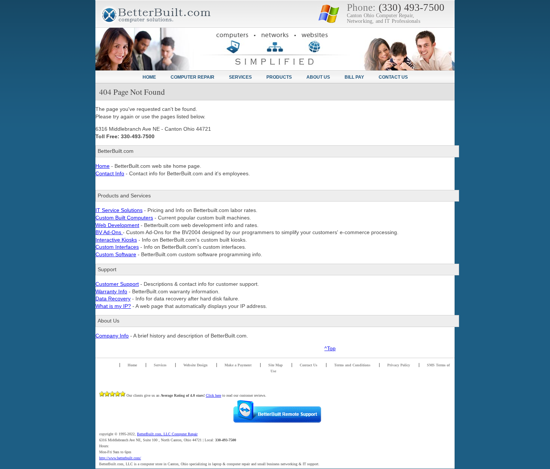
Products (279, 77)
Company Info (112, 336)
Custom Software (115, 254)
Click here (213, 395)
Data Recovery (113, 299)
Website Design (195, 365)
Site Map (275, 365)
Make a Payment (237, 365)
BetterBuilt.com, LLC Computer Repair (167, 434)
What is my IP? (113, 306)
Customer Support (117, 284)
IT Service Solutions (119, 210)
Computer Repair (192, 77)
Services (160, 365)
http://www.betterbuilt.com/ (120, 458)
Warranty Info (111, 291)
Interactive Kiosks (116, 240)
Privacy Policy (398, 365)
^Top (330, 348)
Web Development (117, 225)
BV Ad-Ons (109, 232)
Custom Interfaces (117, 247)
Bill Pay (354, 77)
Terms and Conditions (352, 365)
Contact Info (109, 173)
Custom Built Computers (124, 218)
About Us (318, 77)
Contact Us (308, 365)
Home (102, 166)
